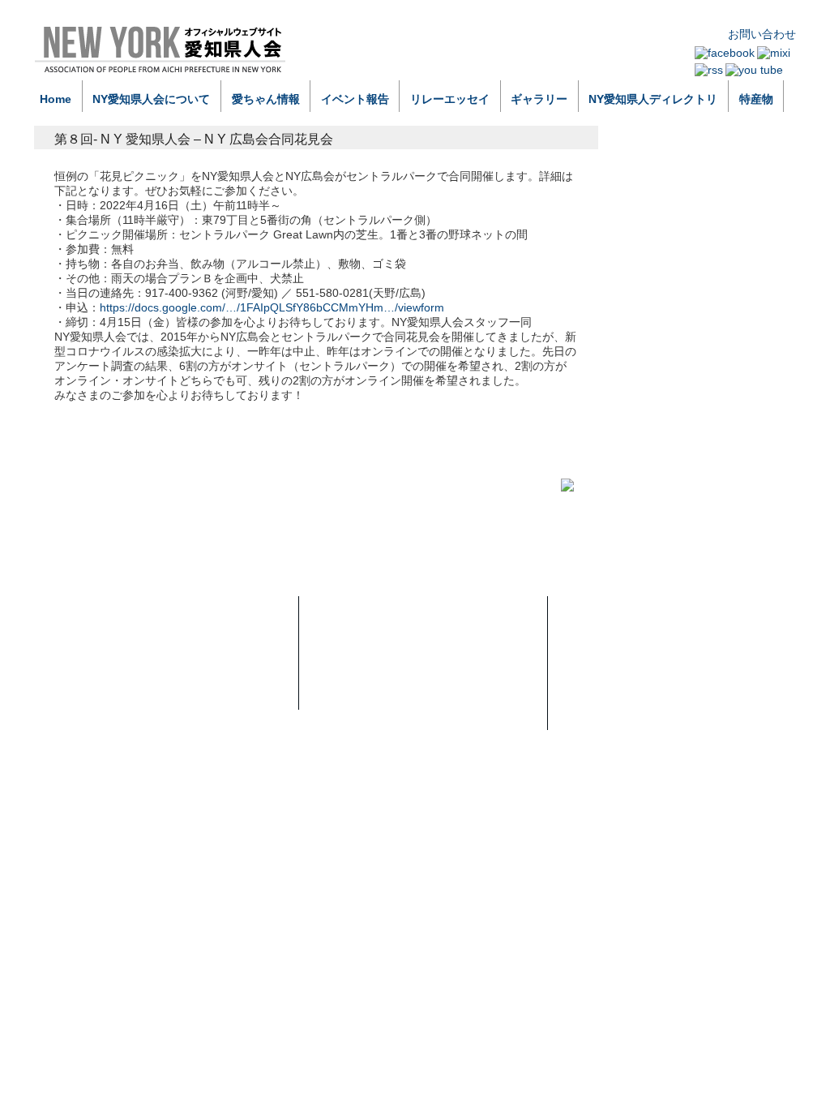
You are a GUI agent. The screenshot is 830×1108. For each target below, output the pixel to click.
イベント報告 (355, 98)
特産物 (756, 98)
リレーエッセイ (450, 98)
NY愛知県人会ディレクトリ (384, 699)
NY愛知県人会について (151, 98)
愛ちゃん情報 (266, 98)
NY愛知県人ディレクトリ (652, 98)
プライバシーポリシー (621, 639)
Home (55, 98)
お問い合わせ (762, 34)
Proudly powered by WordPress (112, 759)
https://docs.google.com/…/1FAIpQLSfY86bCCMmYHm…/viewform (272, 307)
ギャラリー (539, 98)
